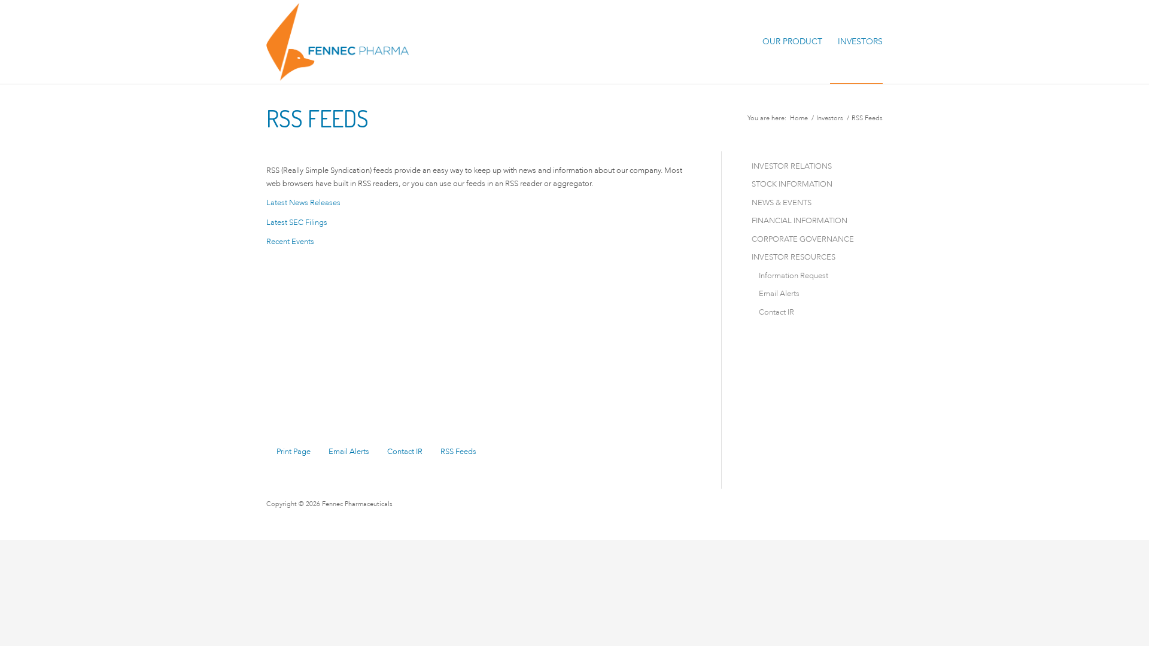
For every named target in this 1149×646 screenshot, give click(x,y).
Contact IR (404, 451)
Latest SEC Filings (296, 222)
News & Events (781, 202)
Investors (829, 118)
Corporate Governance (803, 238)
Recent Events (290, 241)
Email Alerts (349, 451)
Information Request (793, 275)
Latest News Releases (303, 202)
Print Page (293, 451)
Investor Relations (792, 166)
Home (799, 118)
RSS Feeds (458, 451)
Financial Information (799, 220)
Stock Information (792, 183)
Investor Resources (793, 256)
